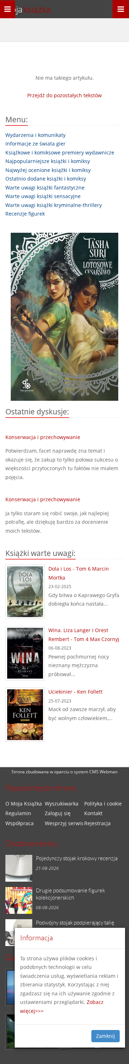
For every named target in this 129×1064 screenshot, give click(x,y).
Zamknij (105, 1036)
